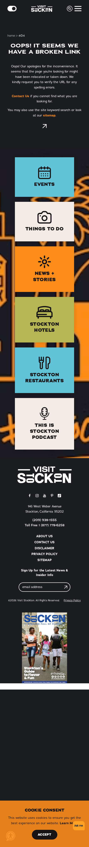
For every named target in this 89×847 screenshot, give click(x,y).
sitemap (49, 115)
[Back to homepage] (44, 126)
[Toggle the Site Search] (69, 8)
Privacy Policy (44, 554)
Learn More (69, 823)
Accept (44, 834)
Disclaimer (44, 548)
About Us (44, 536)
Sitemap (44, 560)
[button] (78, 825)
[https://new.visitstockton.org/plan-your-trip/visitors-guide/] (44, 647)
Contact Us (20, 96)
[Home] (44, 474)
